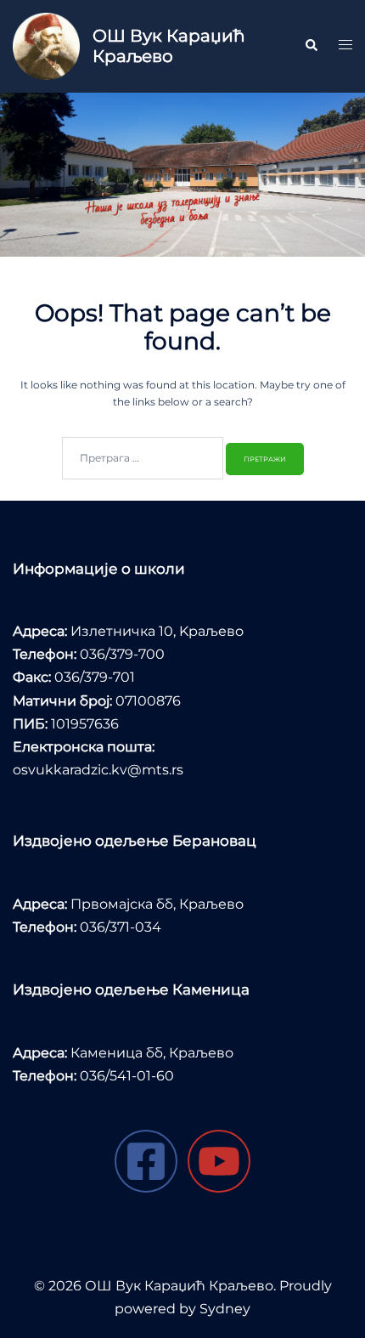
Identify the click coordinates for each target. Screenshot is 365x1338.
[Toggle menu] (345, 45)
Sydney (224, 1309)
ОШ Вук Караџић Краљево (168, 46)
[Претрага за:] (142, 458)
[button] (310, 46)
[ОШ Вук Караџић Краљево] (46, 46)
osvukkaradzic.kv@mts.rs (98, 770)
